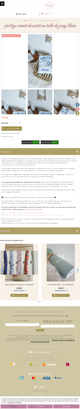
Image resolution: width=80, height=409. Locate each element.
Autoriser (35, 142)
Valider (40, 330)
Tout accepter (66, 406)
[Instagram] (78, 109)
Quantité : (5, 123)
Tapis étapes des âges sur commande (19, 284)
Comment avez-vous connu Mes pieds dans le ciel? (58, 321)
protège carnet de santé (33, 209)
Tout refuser (40, 406)
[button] (76, 102)
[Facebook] (78, 105)
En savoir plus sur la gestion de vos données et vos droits (52, 341)
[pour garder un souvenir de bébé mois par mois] (19, 262)
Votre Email (22, 321)
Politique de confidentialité (15, 402)
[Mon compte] (78, 113)
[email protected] (40, 394)
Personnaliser (13, 406)
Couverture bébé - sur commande (61, 284)
